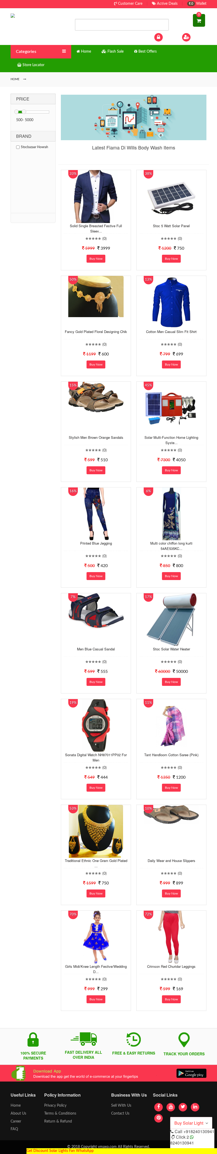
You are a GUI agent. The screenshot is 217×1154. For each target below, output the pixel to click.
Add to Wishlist (91, 219)
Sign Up (198, 37)
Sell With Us (121, 1105)
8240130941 (182, 1143)
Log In (169, 37)
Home (16, 1105)
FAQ (14, 1129)
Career (16, 1121)
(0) (104, 239)
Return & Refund (58, 1121)
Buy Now (95, 258)
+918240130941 (198, 1131)
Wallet (198, 4)
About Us (18, 1113)
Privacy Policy (55, 1105)
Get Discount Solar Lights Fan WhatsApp (60, 1151)
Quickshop (101, 219)
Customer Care (129, 4)
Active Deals (167, 4)
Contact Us (120, 1113)
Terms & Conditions (60, 1113)
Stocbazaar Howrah (34, 147)
